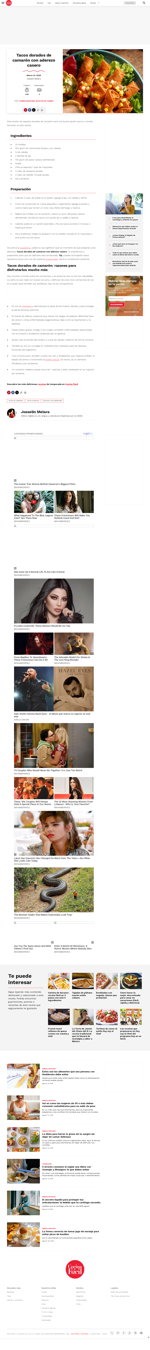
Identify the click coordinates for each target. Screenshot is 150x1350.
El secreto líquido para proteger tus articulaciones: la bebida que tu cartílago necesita (71, 1201)
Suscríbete (130, 3)
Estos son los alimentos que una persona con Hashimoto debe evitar (68, 1073)
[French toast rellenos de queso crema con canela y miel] (59, 1017)
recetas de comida (44, 101)
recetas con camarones (52, 401)
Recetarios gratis (79, 3)
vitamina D (27, 306)
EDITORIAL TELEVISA (79, 1334)
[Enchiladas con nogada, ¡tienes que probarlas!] (107, 981)
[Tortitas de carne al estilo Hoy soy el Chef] (107, 1017)
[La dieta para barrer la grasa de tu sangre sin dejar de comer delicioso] (23, 1139)
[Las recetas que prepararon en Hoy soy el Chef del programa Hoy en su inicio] (131, 1017)
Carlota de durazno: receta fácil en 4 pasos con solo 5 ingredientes (58, 996)
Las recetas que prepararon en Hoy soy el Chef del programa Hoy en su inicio (130, 1033)
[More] (98, 3)
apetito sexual (52, 359)
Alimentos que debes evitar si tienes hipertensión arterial (125, 227)
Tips (49, 3)
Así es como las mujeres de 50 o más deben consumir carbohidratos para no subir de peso (68, 1104)
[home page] (9, 3)
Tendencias (47, 1164)
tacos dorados (33, 401)
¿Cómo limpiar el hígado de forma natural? (123, 236)
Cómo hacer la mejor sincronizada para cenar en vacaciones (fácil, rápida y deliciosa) (130, 997)
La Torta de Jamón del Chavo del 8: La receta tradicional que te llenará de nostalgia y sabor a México (82, 1035)
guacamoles (51, 259)
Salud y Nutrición (62, 3)
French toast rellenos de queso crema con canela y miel (58, 1032)
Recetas (40, 3)
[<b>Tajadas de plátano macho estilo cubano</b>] (83, 981)
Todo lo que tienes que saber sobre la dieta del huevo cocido (125, 254)
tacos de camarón (16, 401)
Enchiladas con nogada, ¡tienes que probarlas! (106, 995)
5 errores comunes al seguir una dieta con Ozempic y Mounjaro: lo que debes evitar (66, 1168)
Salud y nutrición (49, 1069)
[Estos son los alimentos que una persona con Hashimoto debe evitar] (23, 1076)
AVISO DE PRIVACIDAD (131, 312)
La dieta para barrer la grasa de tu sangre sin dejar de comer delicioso (68, 1135)
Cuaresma (24, 247)
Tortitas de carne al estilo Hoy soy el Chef (106, 1031)
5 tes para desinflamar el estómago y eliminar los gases (125, 219)
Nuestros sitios (49, 1288)
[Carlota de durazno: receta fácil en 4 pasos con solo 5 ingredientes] (59, 981)
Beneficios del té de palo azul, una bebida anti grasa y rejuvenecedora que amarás (125, 263)
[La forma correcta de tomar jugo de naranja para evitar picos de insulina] (23, 1234)
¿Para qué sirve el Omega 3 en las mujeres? (125, 245)
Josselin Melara (34, 79)
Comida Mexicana (27, 101)
